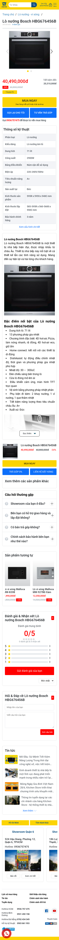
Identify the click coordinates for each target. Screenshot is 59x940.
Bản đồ (13, 876)
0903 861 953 (23, 923)
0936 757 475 (23, 909)
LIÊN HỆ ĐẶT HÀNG (43, 471)
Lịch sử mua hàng (9, 894)
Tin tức (5, 898)
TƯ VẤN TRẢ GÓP (43, 112)
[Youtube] (54, 911)
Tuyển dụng (7, 902)
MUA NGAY (29, 463)
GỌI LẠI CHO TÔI (16, 112)
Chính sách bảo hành (39, 898)
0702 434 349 (23, 919)
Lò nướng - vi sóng (29, 14)
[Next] (51, 51)
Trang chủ (8, 14)
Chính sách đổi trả (38, 902)
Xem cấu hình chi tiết (29, 227)
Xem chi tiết (30, 876)
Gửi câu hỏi (47, 732)
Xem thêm (28, 810)
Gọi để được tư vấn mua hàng (24, 120)
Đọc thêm (27, 433)
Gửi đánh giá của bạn (29, 670)
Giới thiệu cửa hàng (38, 894)
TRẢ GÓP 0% (15, 471)
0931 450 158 (23, 914)
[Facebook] (46, 911)
